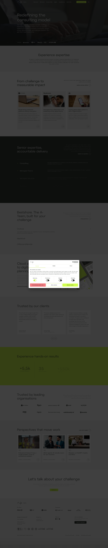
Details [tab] (54, 265)
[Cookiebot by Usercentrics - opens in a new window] (73, 262)
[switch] (47, 280)
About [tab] (71, 265)
